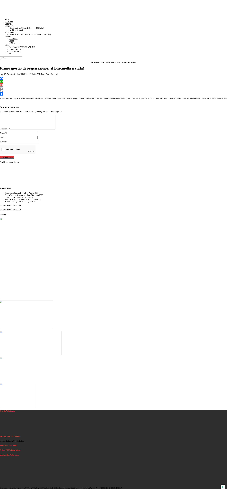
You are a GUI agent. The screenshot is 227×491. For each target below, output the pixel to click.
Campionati (9, 26)
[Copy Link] (113, 90)
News (7, 19)
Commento (5, 129)
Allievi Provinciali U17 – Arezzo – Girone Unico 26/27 (30, 34)
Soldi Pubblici (14, 51)
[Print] (113, 87)
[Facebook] (113, 78)
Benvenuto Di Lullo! (12, 197)
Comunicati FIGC (16, 49)
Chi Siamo (9, 22)
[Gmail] (113, 84)
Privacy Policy (5, 441)
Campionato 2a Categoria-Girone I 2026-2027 (26, 28)
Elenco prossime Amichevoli (15, 193)
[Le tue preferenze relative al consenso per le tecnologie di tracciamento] (223, 487)
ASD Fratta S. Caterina (11, 74)
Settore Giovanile (11, 32)
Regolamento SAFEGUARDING (22, 47)
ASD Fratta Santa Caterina (47, 74)
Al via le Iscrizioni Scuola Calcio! (17, 199)
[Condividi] (113, 94)
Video (11, 41)
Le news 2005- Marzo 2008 (10, 210)
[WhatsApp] (113, 81)
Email (3, 137)
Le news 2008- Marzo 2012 (10, 206)
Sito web (3, 142)
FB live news (14, 43)
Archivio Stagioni (16, 30)
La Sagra (8, 24)
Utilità (7, 45)
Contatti (8, 53)
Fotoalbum (13, 39)
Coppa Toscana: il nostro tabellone (18, 195)
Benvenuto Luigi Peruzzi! (14, 202)
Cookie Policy (18, 441)
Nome (3, 133)
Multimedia (9, 36)
